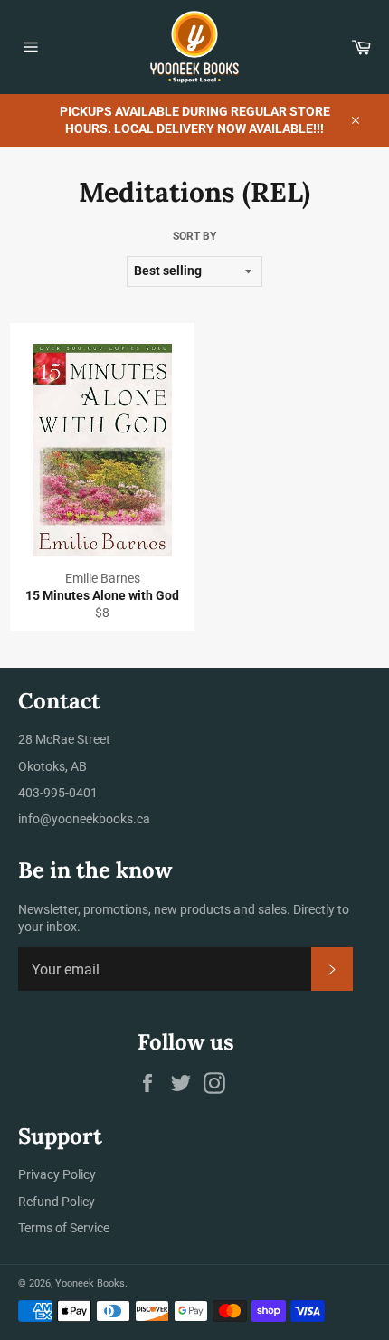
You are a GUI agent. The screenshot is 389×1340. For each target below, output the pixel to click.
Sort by (194, 236)
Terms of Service (63, 1228)
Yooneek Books (90, 1283)
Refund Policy (56, 1201)
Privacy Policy (57, 1174)
